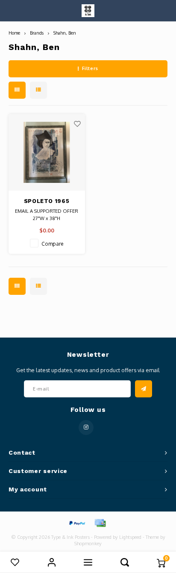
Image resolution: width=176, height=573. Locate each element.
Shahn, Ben (64, 32)
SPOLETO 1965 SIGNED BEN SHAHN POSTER (46, 202)
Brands (37, 32)
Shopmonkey (88, 544)
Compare (52, 244)
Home (14, 32)
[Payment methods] (76, 522)
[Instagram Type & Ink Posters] (86, 427)
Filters (90, 68)
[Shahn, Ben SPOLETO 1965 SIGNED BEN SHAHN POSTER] (47, 152)
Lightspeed (130, 537)
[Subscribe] (143, 388)
